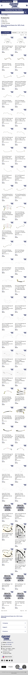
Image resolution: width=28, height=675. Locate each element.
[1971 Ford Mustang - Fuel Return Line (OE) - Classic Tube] (12, 574)
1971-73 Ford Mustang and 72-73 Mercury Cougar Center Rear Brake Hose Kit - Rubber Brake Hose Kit (20, 288)
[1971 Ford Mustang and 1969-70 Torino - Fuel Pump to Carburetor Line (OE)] (7, 151)
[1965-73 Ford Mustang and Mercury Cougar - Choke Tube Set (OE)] (7, 41)
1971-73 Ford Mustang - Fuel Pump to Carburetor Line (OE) (20, 232)
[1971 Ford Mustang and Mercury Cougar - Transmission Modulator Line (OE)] (7, 170)
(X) (1, 20)
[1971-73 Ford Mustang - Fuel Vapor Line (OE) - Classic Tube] (25, 241)
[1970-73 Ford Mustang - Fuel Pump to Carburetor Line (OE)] (7, 95)
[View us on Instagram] (4, 660)
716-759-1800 (8, 644)
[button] (14, 12)
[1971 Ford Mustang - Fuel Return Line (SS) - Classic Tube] (25, 574)
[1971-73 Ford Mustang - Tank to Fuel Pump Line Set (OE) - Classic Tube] (25, 259)
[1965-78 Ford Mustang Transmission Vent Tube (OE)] (7, 59)
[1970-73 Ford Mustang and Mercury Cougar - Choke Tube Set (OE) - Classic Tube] (12, 524)
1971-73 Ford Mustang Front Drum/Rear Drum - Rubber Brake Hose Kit (20, 417)
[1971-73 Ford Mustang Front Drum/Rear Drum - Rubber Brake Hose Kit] (20, 411)
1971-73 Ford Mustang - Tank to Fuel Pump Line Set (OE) (20, 269)
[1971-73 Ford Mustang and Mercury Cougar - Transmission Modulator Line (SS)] (7, 373)
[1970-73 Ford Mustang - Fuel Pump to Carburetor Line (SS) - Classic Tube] (25, 92)
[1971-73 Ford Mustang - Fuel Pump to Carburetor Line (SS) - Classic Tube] (12, 241)
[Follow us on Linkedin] (12, 660)
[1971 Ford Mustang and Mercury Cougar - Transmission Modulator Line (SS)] (20, 170)
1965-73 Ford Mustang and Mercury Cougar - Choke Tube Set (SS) (20, 47)
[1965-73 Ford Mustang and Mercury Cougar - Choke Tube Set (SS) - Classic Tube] (25, 37)
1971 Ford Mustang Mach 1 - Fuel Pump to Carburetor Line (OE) (7, 195)
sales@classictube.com (7, 646)
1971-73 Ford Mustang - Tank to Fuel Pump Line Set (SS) (7, 287)
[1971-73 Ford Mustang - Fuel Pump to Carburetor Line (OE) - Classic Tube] (25, 222)
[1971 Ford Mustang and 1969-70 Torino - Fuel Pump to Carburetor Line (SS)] (20, 151)
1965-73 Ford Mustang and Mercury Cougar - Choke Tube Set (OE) (7, 47)
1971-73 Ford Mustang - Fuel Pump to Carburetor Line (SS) (7, 251)
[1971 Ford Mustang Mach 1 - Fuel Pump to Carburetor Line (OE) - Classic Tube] (12, 185)
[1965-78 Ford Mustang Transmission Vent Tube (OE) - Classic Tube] (12, 55)
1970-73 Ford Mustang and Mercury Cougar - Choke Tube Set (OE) (7, 535)
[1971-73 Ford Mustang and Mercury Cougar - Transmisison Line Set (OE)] (7, 301)
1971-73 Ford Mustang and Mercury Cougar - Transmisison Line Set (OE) (7, 307)
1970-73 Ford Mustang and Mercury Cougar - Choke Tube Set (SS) (7, 560)
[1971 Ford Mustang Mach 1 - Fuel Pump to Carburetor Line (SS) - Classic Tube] (25, 185)
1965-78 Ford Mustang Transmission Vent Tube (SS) (19, 65)
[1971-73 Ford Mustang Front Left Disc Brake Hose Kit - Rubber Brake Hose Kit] (7, 430)
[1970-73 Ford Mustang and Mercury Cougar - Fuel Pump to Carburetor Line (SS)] (7, 132)
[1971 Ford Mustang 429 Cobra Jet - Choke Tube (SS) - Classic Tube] (25, 592)
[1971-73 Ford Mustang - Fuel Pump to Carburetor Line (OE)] (20, 226)
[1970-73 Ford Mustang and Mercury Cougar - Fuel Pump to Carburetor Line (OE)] (7, 113)
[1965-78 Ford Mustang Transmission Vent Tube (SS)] (20, 59)
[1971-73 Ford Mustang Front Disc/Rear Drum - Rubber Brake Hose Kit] (20, 392)
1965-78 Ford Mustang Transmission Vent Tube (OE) (6, 65)
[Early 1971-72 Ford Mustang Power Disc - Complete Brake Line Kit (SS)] (7, 488)
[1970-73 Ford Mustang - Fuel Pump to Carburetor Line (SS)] (20, 95)
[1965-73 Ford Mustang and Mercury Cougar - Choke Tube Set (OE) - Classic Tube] (12, 37)
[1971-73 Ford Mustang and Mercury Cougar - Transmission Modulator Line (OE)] (7, 354)
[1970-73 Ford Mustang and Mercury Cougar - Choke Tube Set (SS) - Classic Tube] (12, 549)
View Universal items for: (12, 26)
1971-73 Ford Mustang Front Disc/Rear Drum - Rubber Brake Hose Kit (20, 398)
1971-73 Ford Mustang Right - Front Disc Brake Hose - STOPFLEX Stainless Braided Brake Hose (20, 457)
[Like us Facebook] (2, 660)
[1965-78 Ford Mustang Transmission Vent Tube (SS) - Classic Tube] (25, 55)
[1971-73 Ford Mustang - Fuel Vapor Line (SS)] (7, 263)
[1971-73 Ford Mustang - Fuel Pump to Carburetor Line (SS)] (7, 245)
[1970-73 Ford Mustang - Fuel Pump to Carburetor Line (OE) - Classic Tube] (12, 92)
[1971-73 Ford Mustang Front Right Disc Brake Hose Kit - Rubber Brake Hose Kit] (20, 430)
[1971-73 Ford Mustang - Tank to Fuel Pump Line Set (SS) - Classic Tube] (12, 277)
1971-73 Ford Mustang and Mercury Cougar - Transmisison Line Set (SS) (20, 325)
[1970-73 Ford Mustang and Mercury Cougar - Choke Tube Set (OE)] (7, 528)
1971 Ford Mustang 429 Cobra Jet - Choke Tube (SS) (20, 603)
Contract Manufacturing (7, 1)
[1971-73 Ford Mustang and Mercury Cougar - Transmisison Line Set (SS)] (20, 318)
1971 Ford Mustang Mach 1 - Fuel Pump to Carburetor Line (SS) (20, 195)
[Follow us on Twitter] (10, 660)
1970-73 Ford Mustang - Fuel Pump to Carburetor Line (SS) (20, 102)
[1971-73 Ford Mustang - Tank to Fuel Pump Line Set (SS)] (7, 280)
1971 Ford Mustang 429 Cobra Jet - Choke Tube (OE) (7, 603)
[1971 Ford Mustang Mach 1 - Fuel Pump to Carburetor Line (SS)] (20, 189)
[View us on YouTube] (7, 660)
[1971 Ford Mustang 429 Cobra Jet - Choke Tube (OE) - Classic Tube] (12, 592)
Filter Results (6, 32)
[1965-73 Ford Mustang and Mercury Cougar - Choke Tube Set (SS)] (20, 41)
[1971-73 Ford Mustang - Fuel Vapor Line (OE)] (20, 245)
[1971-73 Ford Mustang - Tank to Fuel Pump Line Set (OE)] (20, 263)
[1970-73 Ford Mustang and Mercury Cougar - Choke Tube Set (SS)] (7, 553)
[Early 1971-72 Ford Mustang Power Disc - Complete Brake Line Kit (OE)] (7, 469)
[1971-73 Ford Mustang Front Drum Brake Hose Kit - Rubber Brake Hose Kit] (7, 411)
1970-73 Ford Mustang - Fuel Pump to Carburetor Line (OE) (7, 102)
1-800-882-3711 (10, 642)
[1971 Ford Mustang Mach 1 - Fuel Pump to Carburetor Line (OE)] (7, 189)
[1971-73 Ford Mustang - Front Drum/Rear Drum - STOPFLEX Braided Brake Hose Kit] (7, 226)
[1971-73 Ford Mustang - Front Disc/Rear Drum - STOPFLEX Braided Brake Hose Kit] (7, 207)
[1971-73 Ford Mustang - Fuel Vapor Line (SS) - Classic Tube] (12, 259)
